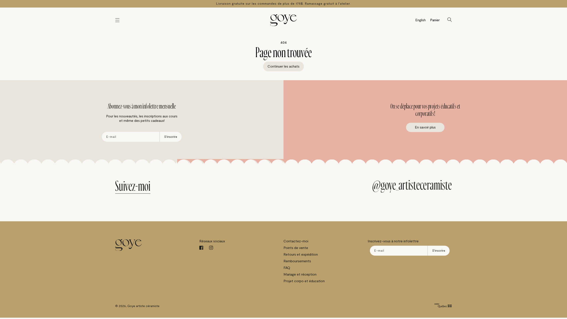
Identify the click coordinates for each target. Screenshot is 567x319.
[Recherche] (449, 20)
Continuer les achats (283, 66)
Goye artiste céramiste (143, 306)
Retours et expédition (301, 254)
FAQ (287, 268)
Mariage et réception (300, 274)
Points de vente (296, 248)
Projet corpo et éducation (304, 281)
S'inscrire (170, 137)
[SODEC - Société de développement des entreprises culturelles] (443, 306)
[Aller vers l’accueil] (283, 20)
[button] (117, 20)
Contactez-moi (296, 241)
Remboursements (297, 261)
